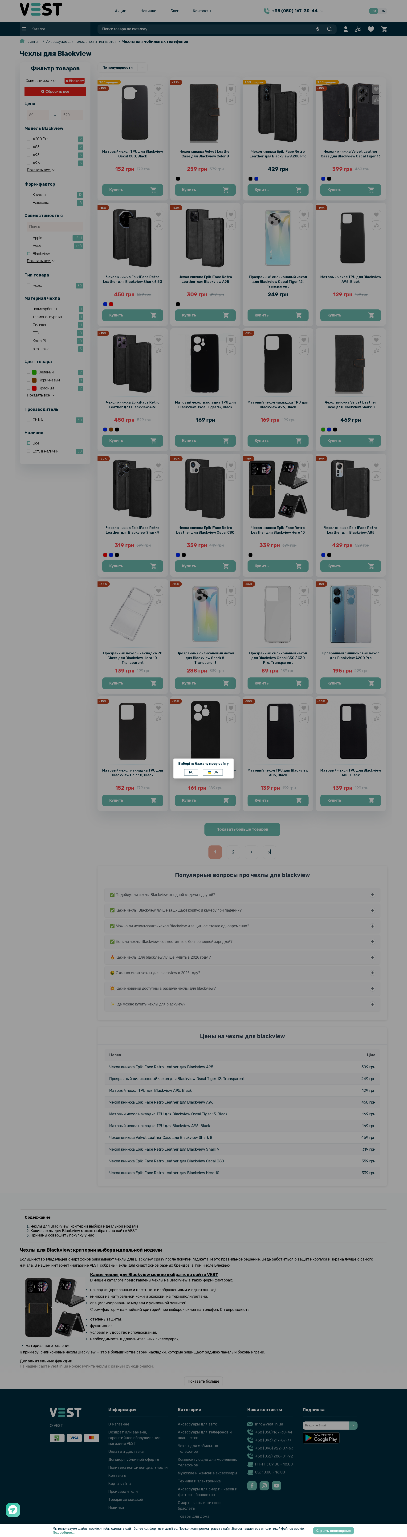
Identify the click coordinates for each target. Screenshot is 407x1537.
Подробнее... (64, 1533)
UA (216, 772)
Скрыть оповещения (333, 1531)
